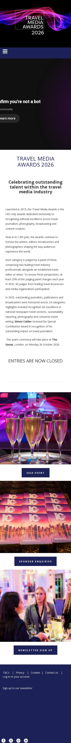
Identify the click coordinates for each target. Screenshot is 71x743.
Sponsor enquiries (35, 561)
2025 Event (35, 472)
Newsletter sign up (35, 650)
